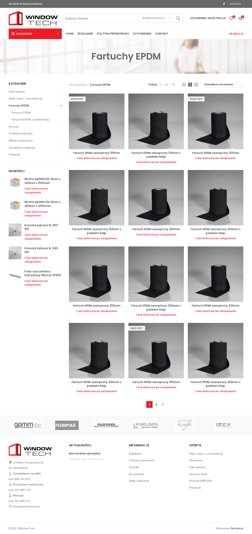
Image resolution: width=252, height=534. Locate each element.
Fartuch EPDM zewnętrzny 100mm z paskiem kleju (156, 155)
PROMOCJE (236, 33)
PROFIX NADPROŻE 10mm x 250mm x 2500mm (42, 204)
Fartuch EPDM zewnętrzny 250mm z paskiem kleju (156, 308)
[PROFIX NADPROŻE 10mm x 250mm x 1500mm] (15, 185)
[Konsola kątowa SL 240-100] (15, 254)
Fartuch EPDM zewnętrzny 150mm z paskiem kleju (96, 231)
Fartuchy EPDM (19, 105)
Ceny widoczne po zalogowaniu (96, 158)
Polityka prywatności (141, 460)
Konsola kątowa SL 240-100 (41, 250)
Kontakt (134, 467)
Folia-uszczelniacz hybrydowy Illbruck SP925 (42, 273)
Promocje (14, 154)
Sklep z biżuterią (139, 480)
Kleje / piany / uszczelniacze (25, 98)
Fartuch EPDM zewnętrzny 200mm (156, 229)
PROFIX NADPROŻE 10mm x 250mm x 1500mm (42, 181)
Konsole (14, 126)
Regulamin (135, 453)
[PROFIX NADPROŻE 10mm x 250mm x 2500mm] (15, 208)
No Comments (95, 459)
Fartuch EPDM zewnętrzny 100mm (96, 153)
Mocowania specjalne (84, 453)
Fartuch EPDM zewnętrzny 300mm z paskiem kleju (96, 384)
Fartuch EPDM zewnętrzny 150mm (215, 153)
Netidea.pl (237, 528)
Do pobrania (136, 474)
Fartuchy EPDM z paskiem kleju (30, 119)
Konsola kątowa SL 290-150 (41, 227)
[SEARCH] (178, 18)
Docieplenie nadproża (22, 147)
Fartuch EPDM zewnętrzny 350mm (156, 382)
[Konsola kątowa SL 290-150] (15, 231)
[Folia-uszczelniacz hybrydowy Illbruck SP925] (15, 278)
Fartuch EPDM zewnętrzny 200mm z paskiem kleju (215, 231)
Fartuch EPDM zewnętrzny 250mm (96, 306)
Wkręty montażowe (21, 140)
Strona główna (78, 84)
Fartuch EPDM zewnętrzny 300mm (215, 306)
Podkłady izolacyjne (21, 133)
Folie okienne (17, 91)
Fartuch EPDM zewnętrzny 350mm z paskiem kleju (215, 384)
